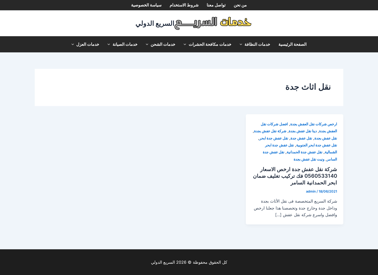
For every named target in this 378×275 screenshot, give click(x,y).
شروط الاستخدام (184, 5)
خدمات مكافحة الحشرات (210, 44)
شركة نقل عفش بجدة (270, 131)
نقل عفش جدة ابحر (273, 138)
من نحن (240, 5)
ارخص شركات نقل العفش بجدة (313, 124)
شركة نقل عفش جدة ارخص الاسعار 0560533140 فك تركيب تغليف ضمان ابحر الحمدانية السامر (295, 176)
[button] (242, 44)
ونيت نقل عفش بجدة (309, 159)
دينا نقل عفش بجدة (303, 131)
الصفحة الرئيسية (292, 44)
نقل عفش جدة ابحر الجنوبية (316, 145)
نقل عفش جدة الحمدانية (304, 152)
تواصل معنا (216, 5)
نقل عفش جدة (301, 138)
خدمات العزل (87, 44)
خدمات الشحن (163, 44)
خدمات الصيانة (125, 44)
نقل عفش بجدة (325, 138)
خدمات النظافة (257, 44)
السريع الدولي (155, 23)
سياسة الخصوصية (146, 5)
